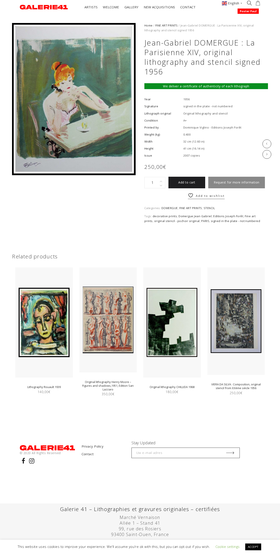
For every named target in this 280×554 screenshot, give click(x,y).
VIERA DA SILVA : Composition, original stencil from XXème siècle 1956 (236, 386)
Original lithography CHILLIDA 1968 (172, 387)
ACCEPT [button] (253, 547)
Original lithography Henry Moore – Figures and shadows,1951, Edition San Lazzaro (108, 385)
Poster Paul (248, 11)
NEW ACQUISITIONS (159, 7)
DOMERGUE (169, 208)
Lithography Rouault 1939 (44, 387)
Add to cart (186, 182)
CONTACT (188, 7)
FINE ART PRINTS (166, 25)
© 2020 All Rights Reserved (40, 453)
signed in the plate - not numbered (235, 221)
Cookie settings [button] (227, 546)
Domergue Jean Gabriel (195, 216)
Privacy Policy (93, 446)
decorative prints (165, 216)
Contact (88, 454)
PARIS (205, 221)
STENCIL (209, 208)
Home (148, 25)
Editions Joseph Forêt (228, 216)
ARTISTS (91, 7)
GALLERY (131, 7)
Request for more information (236, 182)
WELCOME (111, 7)
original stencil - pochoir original (177, 221)
